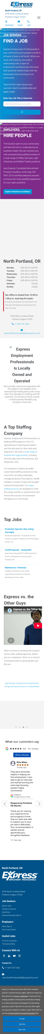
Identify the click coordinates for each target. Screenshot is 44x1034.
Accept (22, 1019)
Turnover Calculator (9, 941)
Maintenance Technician (15, 567)
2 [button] (20, 727)
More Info (22, 1030)
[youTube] (14, 956)
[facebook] (4, 956)
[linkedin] (9, 956)
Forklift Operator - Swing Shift (18, 550)
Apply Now (6, 912)
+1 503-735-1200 (21, 324)
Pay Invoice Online (9, 930)
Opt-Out (22, 1024)
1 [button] (16, 727)
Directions (9, 25)
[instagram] (19, 956)
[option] (22, 713)
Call (29, 25)
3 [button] (24, 727)
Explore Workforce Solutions (17, 191)
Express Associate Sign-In (11, 915)
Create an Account (9, 909)
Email (20, 25)
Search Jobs (6, 906)
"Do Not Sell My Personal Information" (21, 1013)
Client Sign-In (7, 926)
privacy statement (21, 996)
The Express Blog (8, 944)
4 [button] (27, 727)
